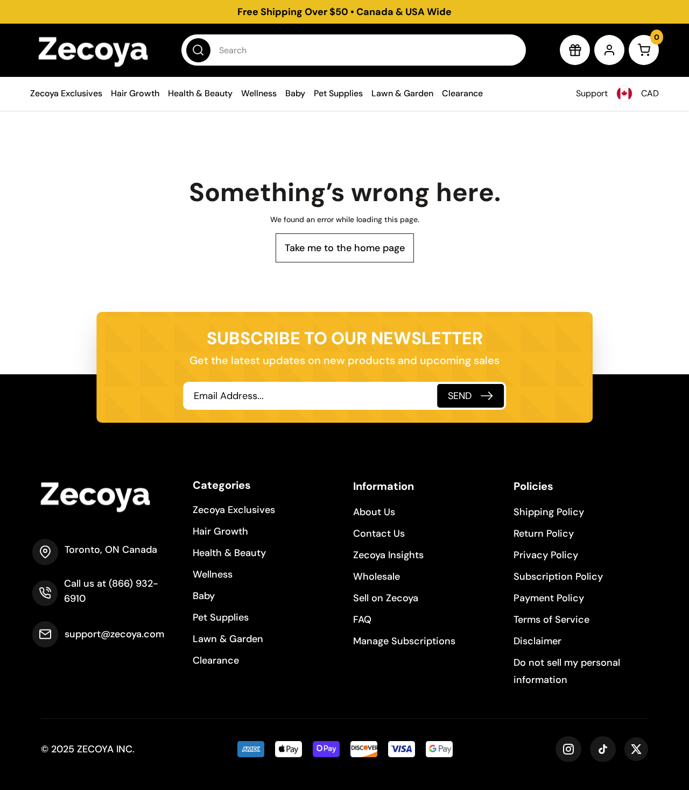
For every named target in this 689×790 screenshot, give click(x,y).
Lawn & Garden (402, 93)
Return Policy (544, 533)
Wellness (259, 93)
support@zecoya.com (114, 634)
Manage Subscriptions (404, 641)
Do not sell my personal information (567, 671)
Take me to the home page (345, 247)
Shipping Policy (549, 512)
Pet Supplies (338, 93)
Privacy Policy (546, 555)
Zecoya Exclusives (66, 93)
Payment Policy (549, 598)
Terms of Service (551, 619)
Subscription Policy (558, 576)
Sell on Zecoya (385, 598)
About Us (374, 512)
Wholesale (376, 576)
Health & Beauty (200, 93)
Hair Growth (135, 93)
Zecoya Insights (388, 555)
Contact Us (379, 533)
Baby (295, 93)
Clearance (462, 93)
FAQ (362, 619)
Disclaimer (537, 641)
